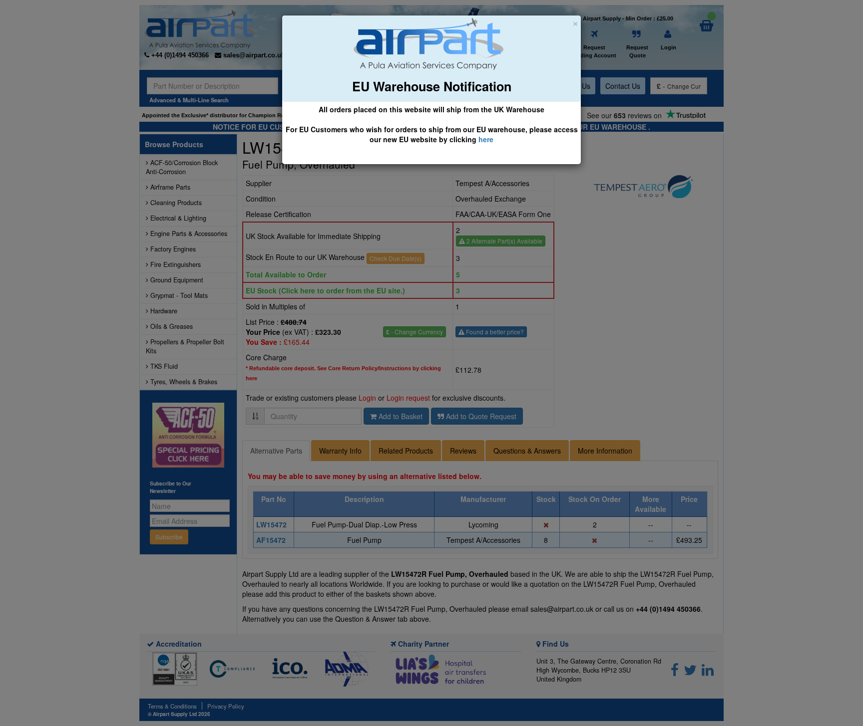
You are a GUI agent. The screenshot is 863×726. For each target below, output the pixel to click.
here (485, 139)
